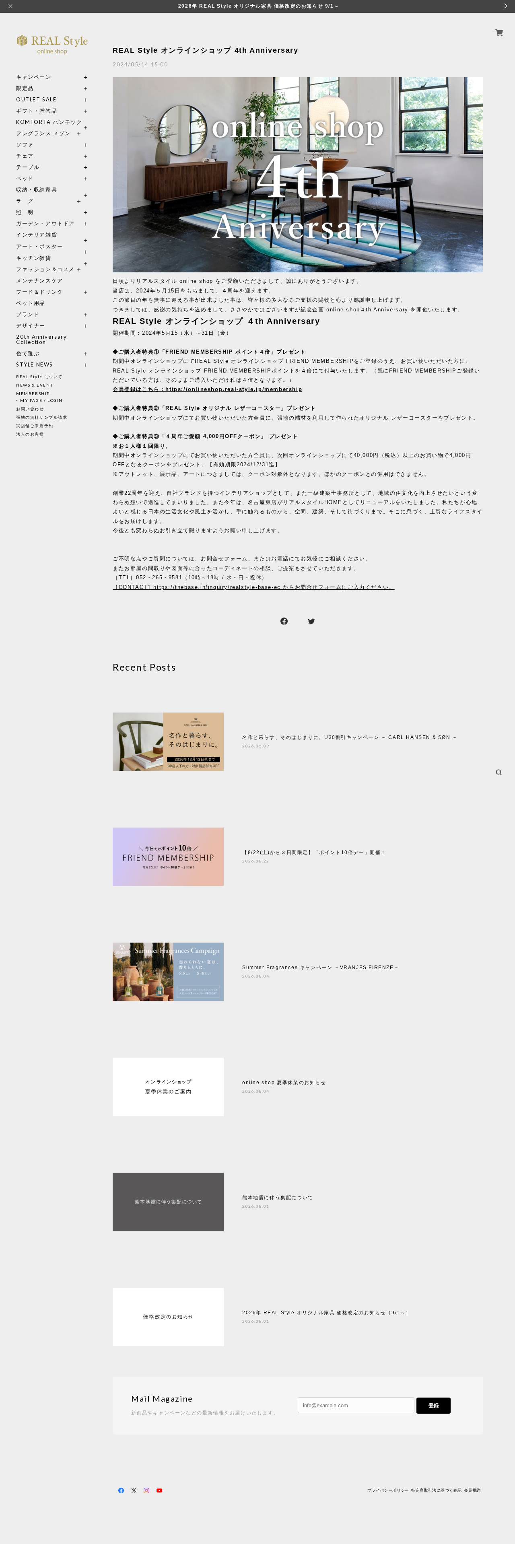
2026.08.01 (256, 1206)
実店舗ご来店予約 (35, 425)
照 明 (25, 212)
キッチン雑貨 (52, 258)
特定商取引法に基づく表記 (436, 1490)
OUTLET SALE (36, 99)
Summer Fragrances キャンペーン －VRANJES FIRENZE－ (320, 967)
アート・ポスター (52, 246)
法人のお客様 (30, 434)
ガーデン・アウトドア (45, 223)
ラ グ (25, 201)
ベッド (25, 178)
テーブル (27, 167)
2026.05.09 (256, 745)
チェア (27, 156)
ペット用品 (30, 303)
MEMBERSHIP (33, 393)
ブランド (27, 314)
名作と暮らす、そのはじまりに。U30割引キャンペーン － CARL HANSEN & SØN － (350, 737)
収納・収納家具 (52, 189)
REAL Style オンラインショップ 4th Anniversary (206, 50)
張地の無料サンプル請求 (42, 417)
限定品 (25, 88)
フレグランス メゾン (43, 133)
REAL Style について (39, 376)
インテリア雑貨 (52, 234)
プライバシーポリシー (388, 1490)
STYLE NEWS (34, 364)
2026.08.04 (256, 976)
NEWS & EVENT (34, 385)
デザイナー (30, 325)
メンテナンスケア (39, 280)
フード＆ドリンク (39, 291)
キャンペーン (34, 77)
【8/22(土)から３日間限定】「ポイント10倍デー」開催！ (314, 852)
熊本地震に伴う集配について (277, 1197)
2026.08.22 (256, 860)
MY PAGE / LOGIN (41, 400)
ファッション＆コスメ (45, 269)
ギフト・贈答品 (36, 110)
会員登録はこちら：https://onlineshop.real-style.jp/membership (207, 389)
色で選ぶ (27, 353)
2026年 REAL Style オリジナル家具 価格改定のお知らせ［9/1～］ (326, 1312)
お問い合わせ (30, 408)
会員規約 (472, 1490)
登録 (433, 1405)
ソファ (39, 144)
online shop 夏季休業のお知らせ (284, 1082)
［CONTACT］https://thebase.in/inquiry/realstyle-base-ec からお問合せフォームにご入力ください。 (254, 587)
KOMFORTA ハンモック (49, 122)
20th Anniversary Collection (41, 339)
